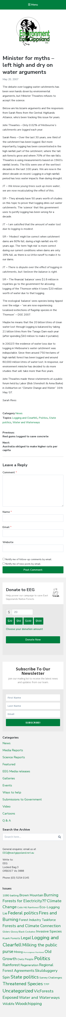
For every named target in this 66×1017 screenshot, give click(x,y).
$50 (18, 621)
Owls (20, 959)
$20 (10, 621)
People (29, 959)
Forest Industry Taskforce (37, 920)
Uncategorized (18, 991)
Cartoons (9, 813)
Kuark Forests (11, 938)
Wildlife (8, 1004)
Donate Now (33, 639)
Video (6, 806)
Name (7, 512)
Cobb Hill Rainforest (28, 907)
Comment (10, 472)
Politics (43, 418)
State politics (24, 977)
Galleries (9, 778)
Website (8, 542)
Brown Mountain (31, 895)
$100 (28, 621)
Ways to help (12, 792)
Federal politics (23, 913)
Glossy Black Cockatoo (23, 931)
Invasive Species (49, 931)
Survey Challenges (50, 978)
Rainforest (11, 964)
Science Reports (14, 757)
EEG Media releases (16, 771)
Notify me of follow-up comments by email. (28, 559)
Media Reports (13, 750)
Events (7, 785)
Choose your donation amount (24, 629)
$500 (39, 621)
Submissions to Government (22, 799)
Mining (18, 952)
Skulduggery (46, 970)
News (19, 413)
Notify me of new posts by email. (23, 563)
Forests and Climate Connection (32, 925)
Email (7, 527)
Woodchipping (28, 1003)
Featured (9, 764)
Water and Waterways (26, 422)
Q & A (7, 821)
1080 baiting (11, 895)
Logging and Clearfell (24, 418)
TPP (46, 984)
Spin (6, 977)
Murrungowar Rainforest (33, 952)
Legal (26, 938)
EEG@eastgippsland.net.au (18, 853)
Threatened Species (23, 984)
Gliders (6, 931)
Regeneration (29, 965)
